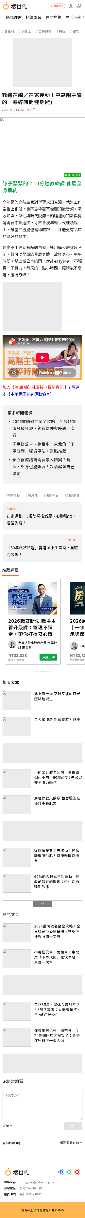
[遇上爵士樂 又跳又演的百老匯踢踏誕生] (17, 700)
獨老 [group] (76, 31)
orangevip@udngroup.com (38, 1182)
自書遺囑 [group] (45, 31)
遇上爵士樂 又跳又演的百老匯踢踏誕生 (57, 696)
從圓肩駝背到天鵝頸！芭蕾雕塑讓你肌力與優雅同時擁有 (56, 855)
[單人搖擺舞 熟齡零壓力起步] (17, 726)
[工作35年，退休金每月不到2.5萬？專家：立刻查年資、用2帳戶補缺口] (17, 1011)
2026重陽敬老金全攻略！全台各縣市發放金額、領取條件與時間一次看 (57, 931)
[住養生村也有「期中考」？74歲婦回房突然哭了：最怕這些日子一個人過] (17, 1037)
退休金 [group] (26, 31)
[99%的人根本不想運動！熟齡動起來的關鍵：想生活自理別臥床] (17, 883)
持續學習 (34, 17)
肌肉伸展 (52, 495)
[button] (79, 6)
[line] (69, 1172)
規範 (6, 1125)
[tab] (35, 671)
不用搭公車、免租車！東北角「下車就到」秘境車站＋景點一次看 (56, 957)
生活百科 (73, 17)
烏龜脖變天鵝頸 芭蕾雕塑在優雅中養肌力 (57, 800)
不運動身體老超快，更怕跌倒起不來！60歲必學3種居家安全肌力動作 (58, 777)
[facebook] (61, 1172)
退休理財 (14, 17)
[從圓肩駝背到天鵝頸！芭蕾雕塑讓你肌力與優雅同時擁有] (17, 857)
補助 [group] (62, 31)
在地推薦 (53, 17)
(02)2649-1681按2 (31, 1188)
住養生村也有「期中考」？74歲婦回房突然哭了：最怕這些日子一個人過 (57, 1035)
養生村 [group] (9, 31)
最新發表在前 (69, 1142)
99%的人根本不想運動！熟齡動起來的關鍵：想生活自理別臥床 (57, 881)
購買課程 (58, 5)
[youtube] (77, 1172)
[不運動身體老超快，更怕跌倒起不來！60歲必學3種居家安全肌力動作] (17, 779)
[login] (71, 6)
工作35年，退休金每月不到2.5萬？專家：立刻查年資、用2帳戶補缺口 (57, 1009)
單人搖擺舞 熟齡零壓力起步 (57, 719)
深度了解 (58, 657)
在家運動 (13, 495)
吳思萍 (33, 495)
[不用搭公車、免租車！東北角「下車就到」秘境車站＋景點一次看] (17, 958)
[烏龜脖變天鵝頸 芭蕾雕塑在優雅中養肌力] (17, 804)
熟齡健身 (73, 495)
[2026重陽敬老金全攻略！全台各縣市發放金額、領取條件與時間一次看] (17, 932)
